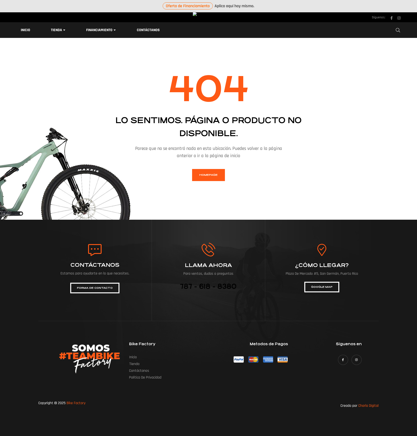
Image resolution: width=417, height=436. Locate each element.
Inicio (133, 357)
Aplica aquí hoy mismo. (210, 6)
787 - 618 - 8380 (208, 286)
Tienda (134, 363)
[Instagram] (399, 18)
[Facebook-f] (391, 18)
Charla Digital (368, 405)
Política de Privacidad (145, 377)
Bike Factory (76, 403)
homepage (208, 174)
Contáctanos (139, 370)
